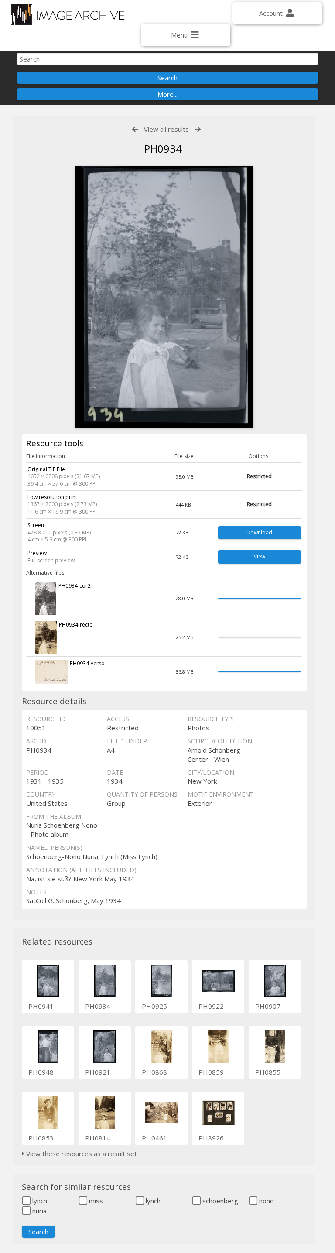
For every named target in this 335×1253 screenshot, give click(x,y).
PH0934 (97, 1006)
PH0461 (154, 1137)
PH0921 (97, 1072)
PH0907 (267, 1006)
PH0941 (41, 1006)
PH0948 (41, 1072)
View (259, 556)
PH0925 (154, 1006)
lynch (39, 1200)
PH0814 (97, 1137)
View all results (166, 129)
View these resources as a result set (80, 1153)
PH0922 (211, 1006)
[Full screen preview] (164, 297)
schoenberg (219, 1200)
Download (259, 532)
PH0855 (267, 1072)
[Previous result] (135, 129)
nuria (39, 1210)
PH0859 (211, 1072)
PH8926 (211, 1137)
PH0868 (154, 1072)
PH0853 (41, 1137)
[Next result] (197, 129)
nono (265, 1200)
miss (95, 1200)
